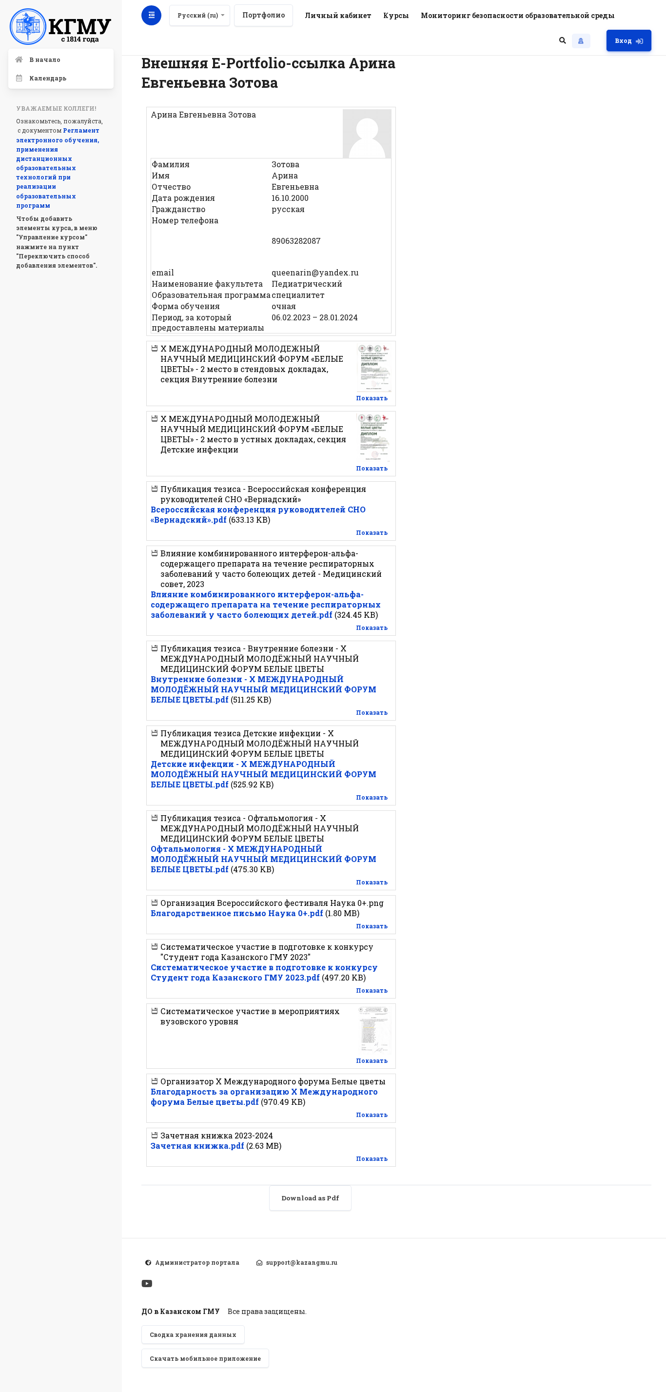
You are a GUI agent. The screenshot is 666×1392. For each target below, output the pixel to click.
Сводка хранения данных (193, 1334)
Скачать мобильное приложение (205, 1358)
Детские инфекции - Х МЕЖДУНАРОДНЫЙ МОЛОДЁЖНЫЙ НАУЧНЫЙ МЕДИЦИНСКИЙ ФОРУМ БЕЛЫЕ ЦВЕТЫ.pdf (263, 774)
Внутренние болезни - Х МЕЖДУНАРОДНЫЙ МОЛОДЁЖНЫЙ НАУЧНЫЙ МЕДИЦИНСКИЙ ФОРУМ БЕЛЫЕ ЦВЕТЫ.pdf (263, 689)
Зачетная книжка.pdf (197, 1145)
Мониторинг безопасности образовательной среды (518, 15)
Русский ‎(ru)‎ (197, 15)
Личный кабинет (338, 15)
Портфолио (263, 15)
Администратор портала (197, 1262)
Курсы (396, 15)
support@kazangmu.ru (301, 1262)
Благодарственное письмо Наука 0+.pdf (237, 913)
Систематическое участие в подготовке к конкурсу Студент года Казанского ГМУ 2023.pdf (264, 972)
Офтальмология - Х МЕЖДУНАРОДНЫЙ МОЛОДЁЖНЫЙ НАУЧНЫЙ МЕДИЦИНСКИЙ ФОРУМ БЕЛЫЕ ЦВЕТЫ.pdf (263, 858)
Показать (372, 398)
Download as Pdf (310, 1198)
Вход (623, 40)
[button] (562, 40)
